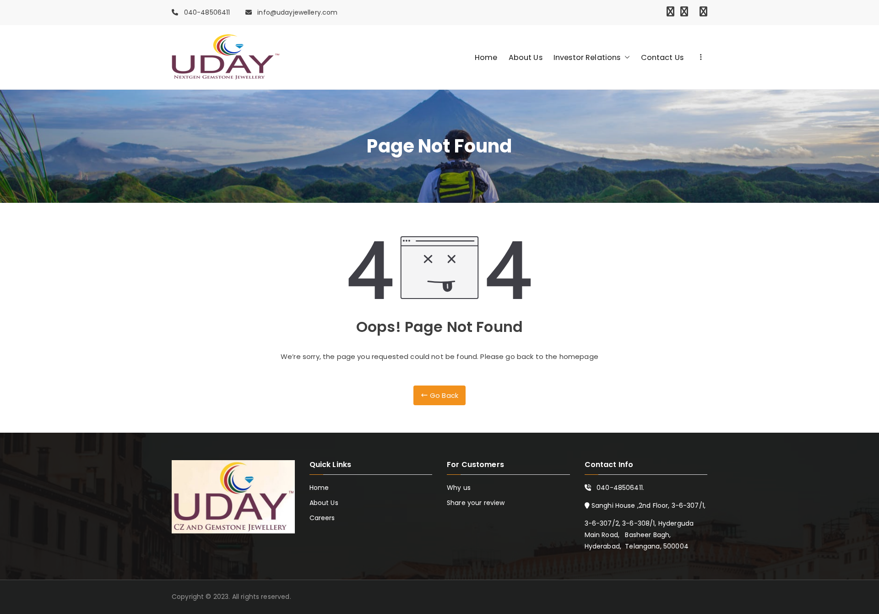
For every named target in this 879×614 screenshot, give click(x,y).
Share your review (476, 502)
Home (486, 57)
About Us (526, 57)
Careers (322, 517)
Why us (459, 487)
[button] (625, 57)
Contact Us (662, 57)
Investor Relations (587, 57)
